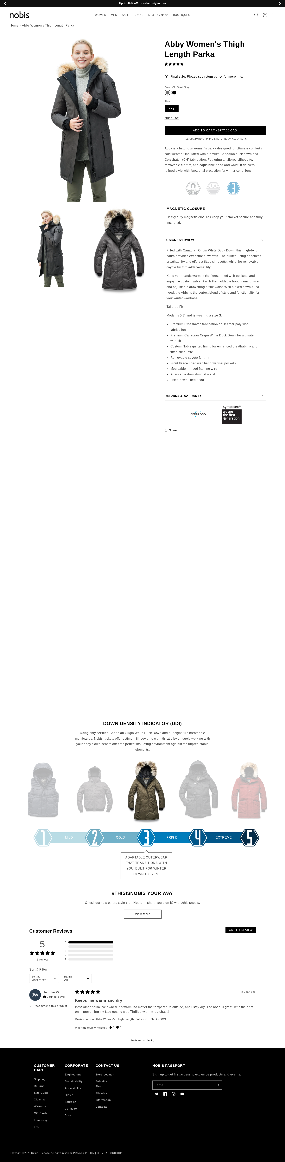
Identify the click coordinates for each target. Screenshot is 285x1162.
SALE (125, 14)
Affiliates (101, 1093)
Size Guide (41, 1092)
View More (142, 914)
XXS (171, 108)
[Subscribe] (217, 1085)
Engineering (73, 1074)
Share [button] (173, 430)
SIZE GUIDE (172, 118)
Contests (101, 1106)
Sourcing (71, 1101)
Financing (40, 1120)
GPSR (69, 1095)
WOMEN (100, 14)
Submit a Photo (101, 1084)
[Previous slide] (5, 3)
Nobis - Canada (40, 1153)
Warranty (40, 1106)
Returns (39, 1085)
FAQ (37, 1126)
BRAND (139, 14)
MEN (114, 14)
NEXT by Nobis (158, 14)
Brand (69, 1115)
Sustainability (73, 1081)
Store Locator (105, 1074)
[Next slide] (279, 3)
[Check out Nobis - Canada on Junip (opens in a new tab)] (150, 1040)
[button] (256, 14)
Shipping (40, 1079)
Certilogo (71, 1108)
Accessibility (73, 1088)
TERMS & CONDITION (110, 1153)
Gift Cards (41, 1113)
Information (103, 1099)
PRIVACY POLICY (83, 1153)
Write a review (241, 930)
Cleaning (40, 1099)
